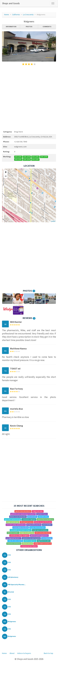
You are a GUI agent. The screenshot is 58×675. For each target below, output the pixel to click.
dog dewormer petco (44, 541)
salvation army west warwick (31, 538)
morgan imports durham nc (42, 543)
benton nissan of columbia (18, 517)
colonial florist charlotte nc (45, 519)
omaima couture (27, 543)
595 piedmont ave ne (27, 522)
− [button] (6, 176)
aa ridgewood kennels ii (13, 538)
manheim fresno (42, 514)
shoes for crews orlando (15, 541)
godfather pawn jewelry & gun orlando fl (23, 514)
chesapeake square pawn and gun (21, 530)
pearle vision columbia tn (22, 511)
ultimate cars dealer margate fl (19, 535)
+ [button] (6, 172)
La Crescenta (28, 14)
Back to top (48, 653)
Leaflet (53, 221)
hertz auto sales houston (42, 533)
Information (11, 27)
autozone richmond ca (13, 543)
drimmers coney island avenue (15, 525)
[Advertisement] (29, 97)
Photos (29, 27)
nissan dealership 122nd (20, 527)
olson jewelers (47, 525)
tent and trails (32, 517)
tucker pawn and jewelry (40, 530)
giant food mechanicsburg (12, 519)
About (12, 653)
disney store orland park (37, 527)
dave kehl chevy (43, 517)
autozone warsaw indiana (29, 546)
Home (6, 14)
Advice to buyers (24, 653)
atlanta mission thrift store (43, 522)
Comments (47, 27)
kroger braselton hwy (27, 533)
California (16, 14)
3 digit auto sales (38, 511)
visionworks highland (28, 519)
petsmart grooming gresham (39, 535)
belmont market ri (13, 533)
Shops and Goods (11, 3)
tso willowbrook (47, 538)
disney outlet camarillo (34, 525)
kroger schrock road (12, 522)
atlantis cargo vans (30, 541)
